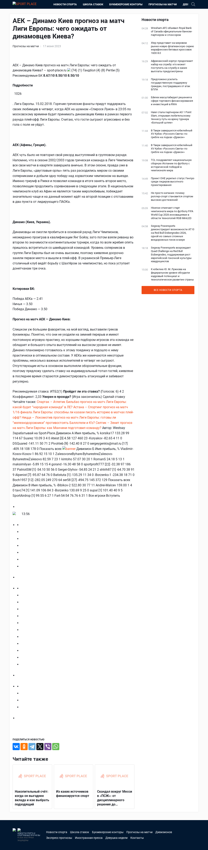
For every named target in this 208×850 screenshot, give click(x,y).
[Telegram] (32, 746)
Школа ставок (93, 4)
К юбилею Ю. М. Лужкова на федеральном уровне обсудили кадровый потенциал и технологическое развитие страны (172, 274)
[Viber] (47, 746)
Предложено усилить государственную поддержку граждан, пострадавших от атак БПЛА (170, 84)
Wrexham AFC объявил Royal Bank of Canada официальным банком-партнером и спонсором (171, 31)
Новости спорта (65, 4)
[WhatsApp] (55, 746)
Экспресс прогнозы (59, 837)
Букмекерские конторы (125, 4)
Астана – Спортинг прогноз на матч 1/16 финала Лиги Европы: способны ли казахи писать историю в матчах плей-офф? (73, 412)
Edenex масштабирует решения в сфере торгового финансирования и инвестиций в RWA (172, 101)
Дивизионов (163, 832)
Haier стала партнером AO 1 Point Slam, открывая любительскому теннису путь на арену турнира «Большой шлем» (171, 117)
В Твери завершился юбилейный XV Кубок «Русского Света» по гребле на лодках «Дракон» (171, 134)
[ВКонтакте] (16, 746)
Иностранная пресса (89, 837)
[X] (39, 746)
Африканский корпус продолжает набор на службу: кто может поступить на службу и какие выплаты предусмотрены (172, 66)
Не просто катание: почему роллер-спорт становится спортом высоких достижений (172, 196)
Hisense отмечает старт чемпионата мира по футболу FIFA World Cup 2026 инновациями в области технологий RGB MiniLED (172, 213)
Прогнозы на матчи (162, 4)
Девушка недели (116, 837)
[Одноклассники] (24, 746)
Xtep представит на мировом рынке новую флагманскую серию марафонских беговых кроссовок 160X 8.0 (172, 48)
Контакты (137, 837)
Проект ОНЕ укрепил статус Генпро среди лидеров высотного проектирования (172, 182)
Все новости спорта (168, 290)
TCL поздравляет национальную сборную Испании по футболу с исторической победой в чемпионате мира (171, 165)
